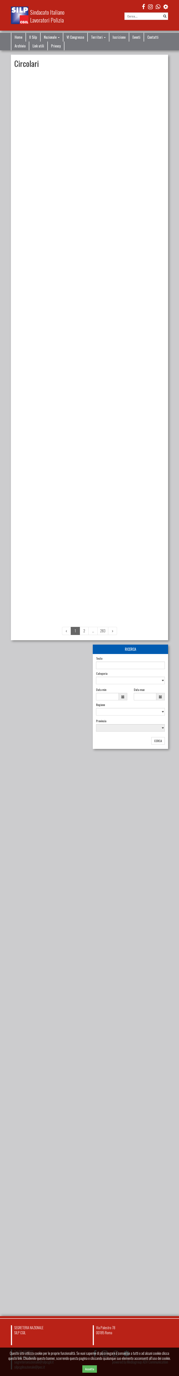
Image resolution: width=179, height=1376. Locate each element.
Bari (31, 1058)
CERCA (158, 740)
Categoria (101, 673)
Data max (139, 689)
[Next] (112, 631)
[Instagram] (150, 6)
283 (102, 630)
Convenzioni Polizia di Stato (108, 99)
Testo (99, 658)
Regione (100, 705)
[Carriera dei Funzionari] (48, 657)
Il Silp (33, 37)
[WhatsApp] (158, 6)
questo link (15, 1358)
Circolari (85, 99)
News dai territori (37, 1048)
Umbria (33, 1032)
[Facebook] (143, 6)
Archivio (20, 46)
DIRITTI (31, 875)
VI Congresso (75, 37)
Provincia (101, 721)
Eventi (136, 37)
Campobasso (36, 1146)
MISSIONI (98, 419)
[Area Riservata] (165, 6)
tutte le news (75, 928)
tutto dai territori (72, 1171)
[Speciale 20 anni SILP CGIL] (48, 1203)
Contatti (152, 37)
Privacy (56, 46)
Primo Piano (43, 875)
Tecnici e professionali (126, 364)
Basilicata (34, 1084)
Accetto (89, 1369)
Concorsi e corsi (102, 364)
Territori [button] (97, 37)
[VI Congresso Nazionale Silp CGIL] (48, 975)
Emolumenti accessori (105, 556)
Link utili (38, 46)
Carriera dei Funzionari (93, 496)
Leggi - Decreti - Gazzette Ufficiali (45, 717)
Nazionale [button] (50, 37)
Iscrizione (119, 37)
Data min (101, 689)
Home (18, 37)
